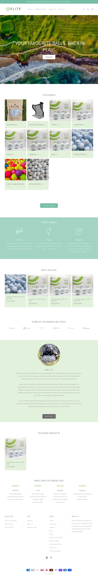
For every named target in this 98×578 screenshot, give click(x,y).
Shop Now (49, 57)
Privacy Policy (9, 524)
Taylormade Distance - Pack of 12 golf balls (82, 300)
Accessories (11, 124)
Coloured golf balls (55, 544)
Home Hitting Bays (36, 124)
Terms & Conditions (11, 520)
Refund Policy (9, 527)
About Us (30, 524)
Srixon (9, 154)
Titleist (54, 124)
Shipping (30, 520)
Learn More (49, 416)
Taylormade (78, 124)
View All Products (49, 205)
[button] (30, 9)
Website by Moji (32, 527)
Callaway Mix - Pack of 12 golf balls (37, 300)
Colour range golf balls (15, 184)
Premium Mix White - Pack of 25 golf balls (15, 297)
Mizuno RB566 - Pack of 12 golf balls (15, 463)
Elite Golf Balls (50, 573)
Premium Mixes (79, 154)
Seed (53, 154)
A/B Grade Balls (35, 184)
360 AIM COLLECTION (55, 537)
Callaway (32, 154)
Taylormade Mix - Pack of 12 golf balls (59, 300)
